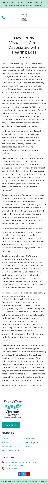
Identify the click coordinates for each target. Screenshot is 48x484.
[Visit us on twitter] (24, 474)
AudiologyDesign (20, 481)
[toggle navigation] (44, 13)
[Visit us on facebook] (20, 474)
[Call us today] (3, 17)
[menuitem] (12, 438)
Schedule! (11, 425)
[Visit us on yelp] (28, 474)
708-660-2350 (11, 468)
